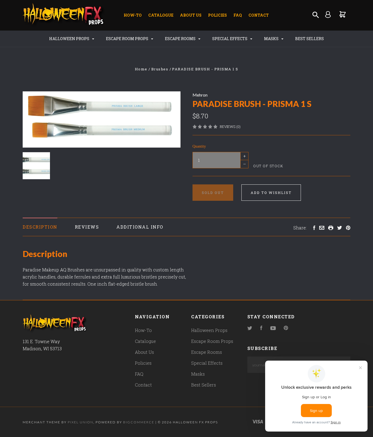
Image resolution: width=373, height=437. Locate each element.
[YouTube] (273, 328)
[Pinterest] (286, 328)
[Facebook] (261, 328)
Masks (271, 38)
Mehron (200, 94)
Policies (217, 15)
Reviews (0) (230, 126)
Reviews (87, 227)
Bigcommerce (138, 422)
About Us (191, 15)
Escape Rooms (180, 38)
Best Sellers (309, 38)
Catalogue (160, 15)
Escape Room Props (127, 38)
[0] (342, 14)
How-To (133, 15)
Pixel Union (80, 422)
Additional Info (139, 227)
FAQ (237, 15)
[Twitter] (249, 328)
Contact (258, 15)
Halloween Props (69, 38)
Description (40, 227)
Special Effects (230, 38)
